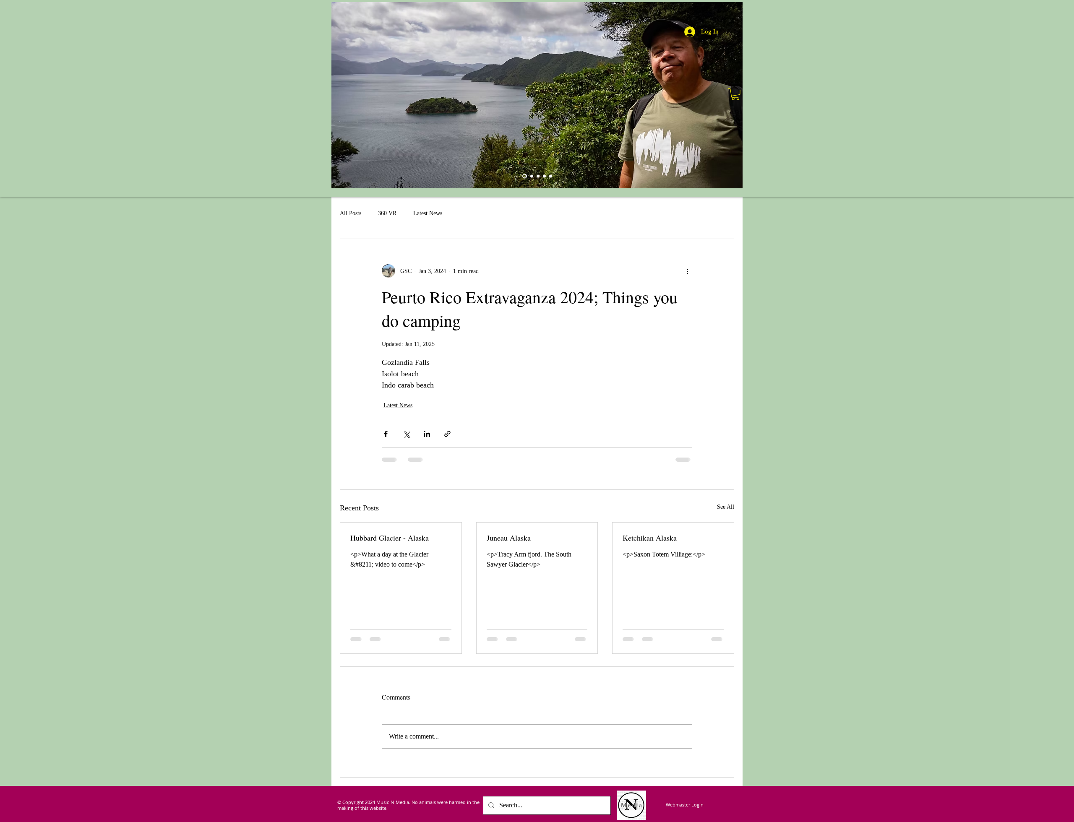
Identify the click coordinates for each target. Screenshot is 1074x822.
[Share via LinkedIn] (427, 434)
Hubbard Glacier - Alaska (389, 538)
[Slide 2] (524, 176)
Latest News (427, 213)
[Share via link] (447, 434)
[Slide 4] (531, 176)
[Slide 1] (538, 176)
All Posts (350, 213)
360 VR (387, 213)
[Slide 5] (544, 176)
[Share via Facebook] (386, 434)
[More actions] (687, 271)
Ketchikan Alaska (650, 538)
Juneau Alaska (509, 538)
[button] (735, 94)
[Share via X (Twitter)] (406, 434)
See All (725, 507)
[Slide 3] (550, 176)
